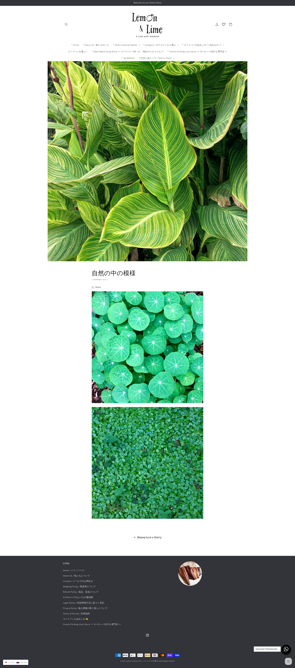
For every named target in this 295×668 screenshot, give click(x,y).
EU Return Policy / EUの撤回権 (78, 597)
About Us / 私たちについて (76, 575)
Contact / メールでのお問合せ (78, 581)
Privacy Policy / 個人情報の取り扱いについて (85, 608)
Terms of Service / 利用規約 (76, 613)
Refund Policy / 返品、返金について (81, 591)
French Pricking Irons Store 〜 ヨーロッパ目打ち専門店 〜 (92, 624)
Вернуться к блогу (149, 537)
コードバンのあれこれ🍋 (75, 619)
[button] (66, 24)
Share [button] (98, 287)
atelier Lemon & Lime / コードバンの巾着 (141, 661)
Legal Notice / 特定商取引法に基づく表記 (83, 602)
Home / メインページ (73, 570)
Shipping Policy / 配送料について (79, 586)
